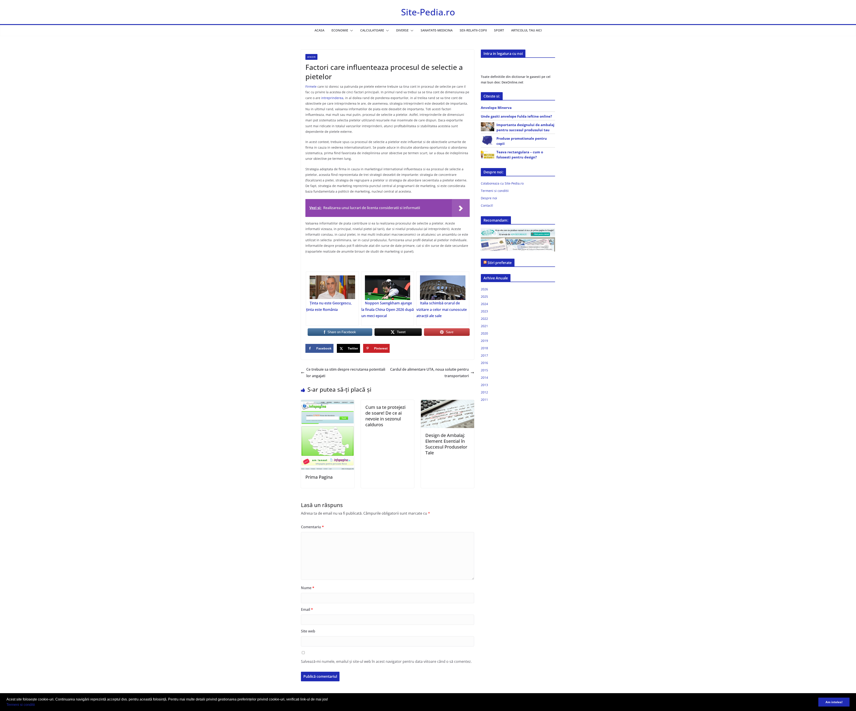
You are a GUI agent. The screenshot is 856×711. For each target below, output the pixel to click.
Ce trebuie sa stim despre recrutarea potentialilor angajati (345, 372)
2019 (484, 341)
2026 (484, 289)
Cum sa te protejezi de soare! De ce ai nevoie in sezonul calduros (385, 416)
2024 (484, 304)
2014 (484, 377)
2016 (484, 363)
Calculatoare (372, 30)
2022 (484, 318)
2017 (484, 355)
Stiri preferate (500, 262)
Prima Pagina (319, 477)
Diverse (402, 30)
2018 (484, 348)
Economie (339, 30)
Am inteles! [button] (834, 702)
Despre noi (489, 198)
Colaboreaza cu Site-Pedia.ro (502, 183)
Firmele (311, 86)
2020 (484, 333)
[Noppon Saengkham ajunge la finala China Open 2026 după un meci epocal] (387, 287)
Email (307, 609)
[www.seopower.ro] (518, 231)
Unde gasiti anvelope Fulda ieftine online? (516, 116)
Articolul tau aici (526, 30)
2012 (484, 392)
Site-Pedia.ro (428, 12)
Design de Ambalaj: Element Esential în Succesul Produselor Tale (446, 444)
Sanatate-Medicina (437, 30)
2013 (484, 385)
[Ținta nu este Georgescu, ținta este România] (332, 287)
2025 (484, 296)
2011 (484, 399)
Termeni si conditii (20, 705)
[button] (36, 705)
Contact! (487, 205)
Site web (308, 631)
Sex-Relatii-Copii (473, 30)
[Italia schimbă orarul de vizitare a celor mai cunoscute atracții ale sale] (442, 287)
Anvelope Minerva (496, 107)
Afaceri (311, 56)
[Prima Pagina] (327, 403)
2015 (484, 370)
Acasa (319, 30)
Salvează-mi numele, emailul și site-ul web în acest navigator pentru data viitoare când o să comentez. (386, 661)
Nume (307, 587)
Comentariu (312, 526)
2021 (484, 326)
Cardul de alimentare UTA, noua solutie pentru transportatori (429, 372)
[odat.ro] (518, 240)
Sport (499, 30)
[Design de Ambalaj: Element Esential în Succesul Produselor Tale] (447, 403)
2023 (484, 311)
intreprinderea (332, 98)
